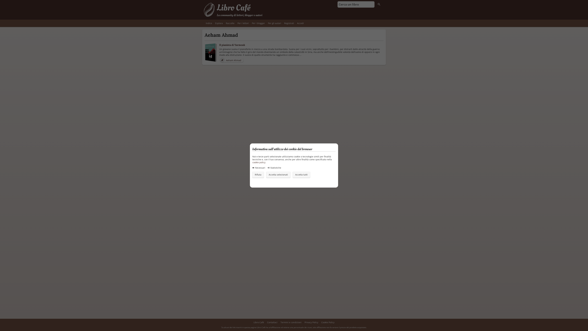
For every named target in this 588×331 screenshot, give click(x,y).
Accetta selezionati (278, 174)
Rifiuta (258, 174)
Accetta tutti (301, 174)
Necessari (259, 167)
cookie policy (258, 162)
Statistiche (275, 167)
